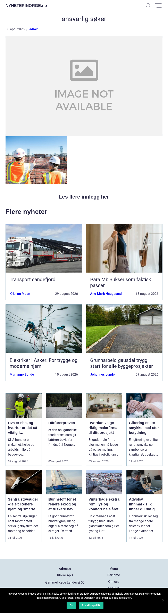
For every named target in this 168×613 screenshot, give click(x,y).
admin (34, 29)
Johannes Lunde (102, 374)
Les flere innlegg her (84, 197)
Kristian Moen (20, 294)
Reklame (113, 575)
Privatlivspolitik (91, 605)
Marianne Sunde (22, 374)
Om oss (113, 582)
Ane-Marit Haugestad (106, 294)
